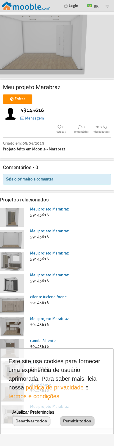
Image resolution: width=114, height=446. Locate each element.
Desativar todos (31, 421)
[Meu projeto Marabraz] (12, 217)
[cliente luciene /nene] (12, 304)
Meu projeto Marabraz (49, 209)
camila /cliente (43, 340)
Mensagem (34, 118)
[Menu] (107, 6)
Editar (19, 98)
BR (96, 5)
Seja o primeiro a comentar (29, 179)
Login (73, 5)
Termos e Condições (33, 396)
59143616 (32, 110)
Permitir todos (77, 421)
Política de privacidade (55, 387)
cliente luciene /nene (48, 296)
